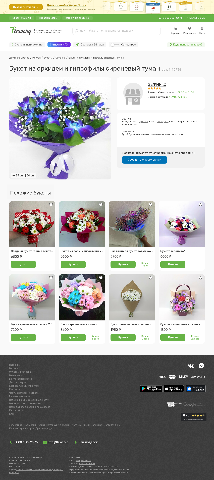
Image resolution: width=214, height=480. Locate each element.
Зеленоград (15, 425)
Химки (86, 425)
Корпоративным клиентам (24, 386)
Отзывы (13, 368)
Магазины (14, 364)
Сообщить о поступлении (144, 159)
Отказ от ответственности (25, 403)
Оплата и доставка (20, 371)
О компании (15, 375)
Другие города (43, 428)
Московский (30, 425)
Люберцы (65, 425)
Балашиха (96, 425)
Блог (11, 414)
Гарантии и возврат (20, 396)
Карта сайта (16, 410)
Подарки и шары (48, 18)
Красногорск (27, 428)
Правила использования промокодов (29, 407)
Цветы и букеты (22, 18)
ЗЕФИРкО (157, 84)
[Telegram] (201, 365)
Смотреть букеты (26, 7)
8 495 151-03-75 (87, 463)
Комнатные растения (77, 18)
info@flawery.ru (83, 460)
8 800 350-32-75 (25, 442)
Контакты (14, 389)
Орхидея (143, 121)
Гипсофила (163, 121)
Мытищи (76, 425)
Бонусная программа (20, 378)
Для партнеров (17, 382)
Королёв (14, 428)
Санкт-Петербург (48, 425)
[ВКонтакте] (190, 365)
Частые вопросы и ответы (24, 393)
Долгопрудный (112, 425)
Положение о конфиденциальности (29, 400)
